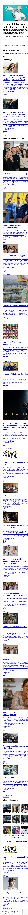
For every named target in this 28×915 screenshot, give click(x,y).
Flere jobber (5, 796)
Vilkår (6, 911)
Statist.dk (12, 910)
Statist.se (8, 910)
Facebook (3, 910)
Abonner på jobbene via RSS (8, 913)
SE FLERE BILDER (16, 837)
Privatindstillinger (13, 911)
